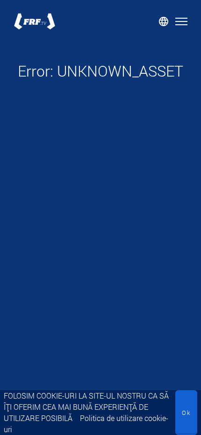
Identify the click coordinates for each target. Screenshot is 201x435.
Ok (186, 412)
